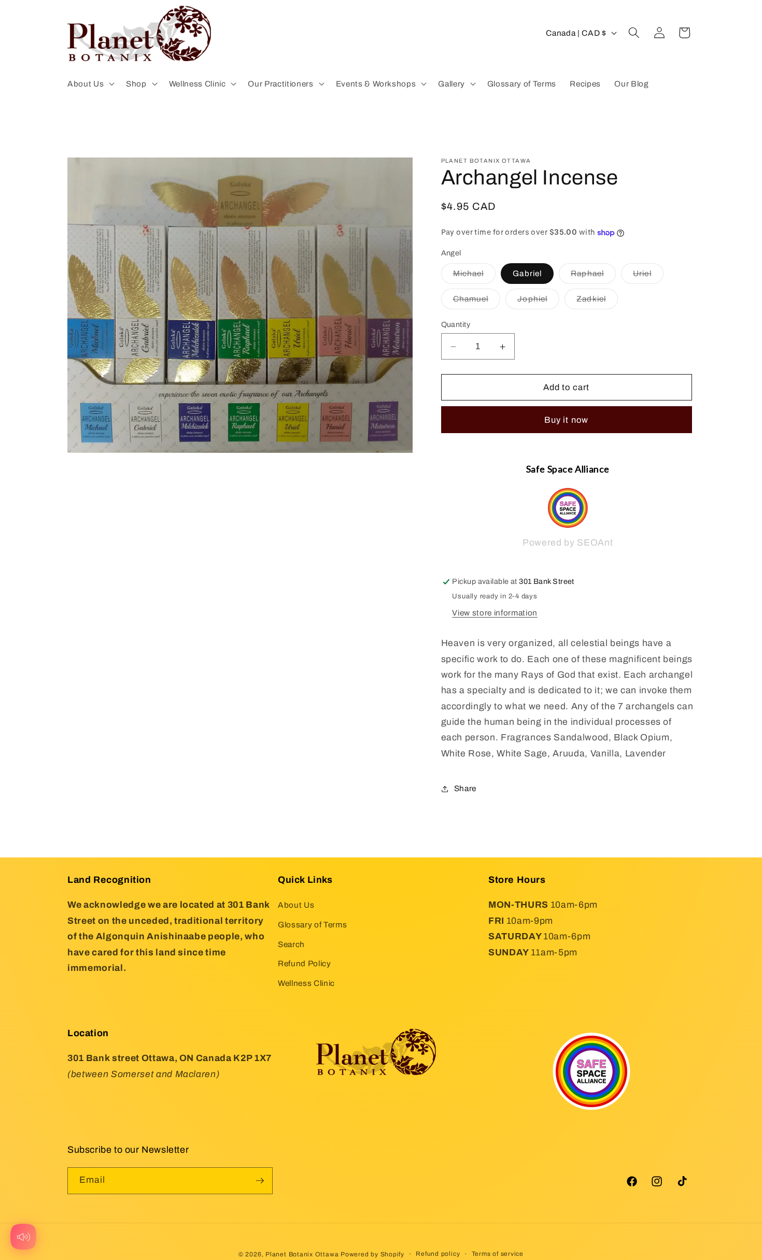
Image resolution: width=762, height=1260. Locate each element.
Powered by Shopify (372, 1254)
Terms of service (498, 1253)
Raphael (593, 276)
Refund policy (438, 1253)
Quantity (456, 324)
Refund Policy (304, 963)
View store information (495, 612)
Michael (474, 276)
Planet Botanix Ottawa (301, 1254)
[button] (90, 83)
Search (291, 944)
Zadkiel (597, 301)
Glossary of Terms (312, 924)
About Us (296, 904)
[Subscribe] (259, 1180)
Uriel (648, 276)
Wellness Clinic (306, 983)
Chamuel (477, 301)
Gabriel (527, 273)
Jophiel (538, 301)
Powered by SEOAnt (568, 543)
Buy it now (566, 420)
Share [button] (465, 788)
